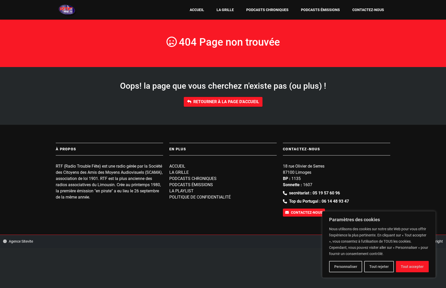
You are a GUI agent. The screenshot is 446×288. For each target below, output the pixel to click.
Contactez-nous (368, 10)
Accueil (197, 10)
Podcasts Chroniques (267, 10)
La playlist (181, 190)
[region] (379, 244)
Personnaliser (345, 267)
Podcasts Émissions (320, 10)
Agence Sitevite (21, 241)
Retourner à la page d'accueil (226, 101)
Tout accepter (412, 267)
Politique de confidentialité (200, 197)
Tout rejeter (379, 267)
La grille (225, 10)
